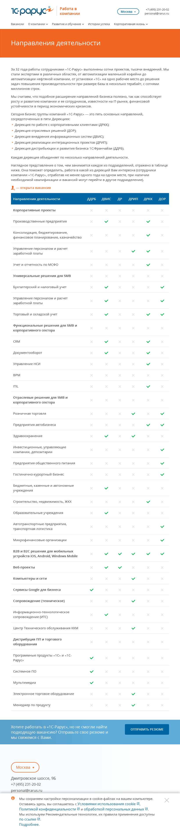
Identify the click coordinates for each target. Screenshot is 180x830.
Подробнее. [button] (29, 824)
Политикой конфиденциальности (48, 809)
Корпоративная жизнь (129, 24)
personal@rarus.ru (157, 13)
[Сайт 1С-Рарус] (32, 10)
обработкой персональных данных (114, 809)
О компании (36, 24)
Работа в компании (70, 11)
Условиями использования (108, 803)
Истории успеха (99, 24)
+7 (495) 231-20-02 (157, 9)
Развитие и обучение (66, 24)
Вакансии (17, 24)
